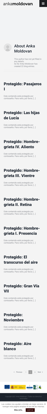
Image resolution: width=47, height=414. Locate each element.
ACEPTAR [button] (30, 410)
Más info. (18, 410)
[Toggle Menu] (43, 3)
